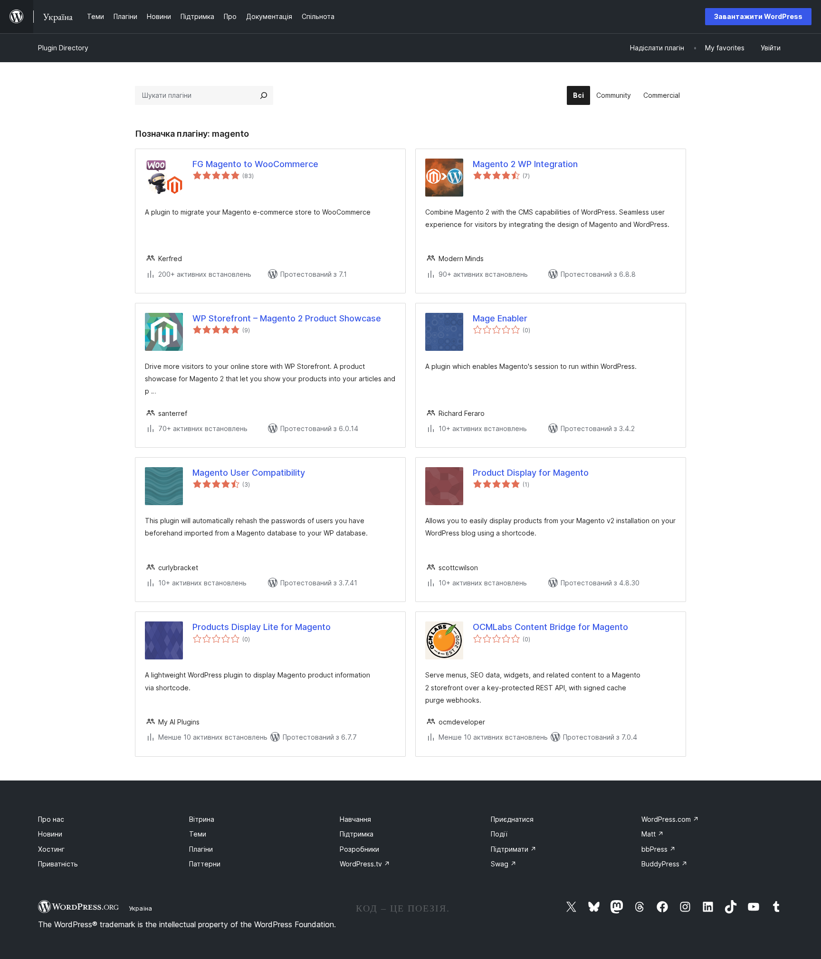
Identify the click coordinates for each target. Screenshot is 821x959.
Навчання (355, 819)
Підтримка (356, 834)
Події (499, 834)
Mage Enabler (500, 318)
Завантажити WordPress (758, 16)
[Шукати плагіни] (263, 95)
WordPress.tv (365, 864)
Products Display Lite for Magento (261, 627)
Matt (652, 834)
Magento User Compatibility (248, 473)
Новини (50, 834)
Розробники (359, 849)
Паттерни (204, 864)
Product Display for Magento (531, 473)
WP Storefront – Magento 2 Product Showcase (286, 318)
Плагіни (201, 849)
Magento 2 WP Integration (525, 164)
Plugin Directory (63, 48)
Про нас (51, 819)
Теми (197, 834)
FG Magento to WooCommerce (255, 164)
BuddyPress (664, 864)
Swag (503, 864)
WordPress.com (670, 819)
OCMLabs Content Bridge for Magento (550, 627)
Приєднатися (512, 819)
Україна (140, 908)
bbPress (658, 849)
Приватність (58, 864)
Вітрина (201, 819)
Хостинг (51, 849)
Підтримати (513, 849)
